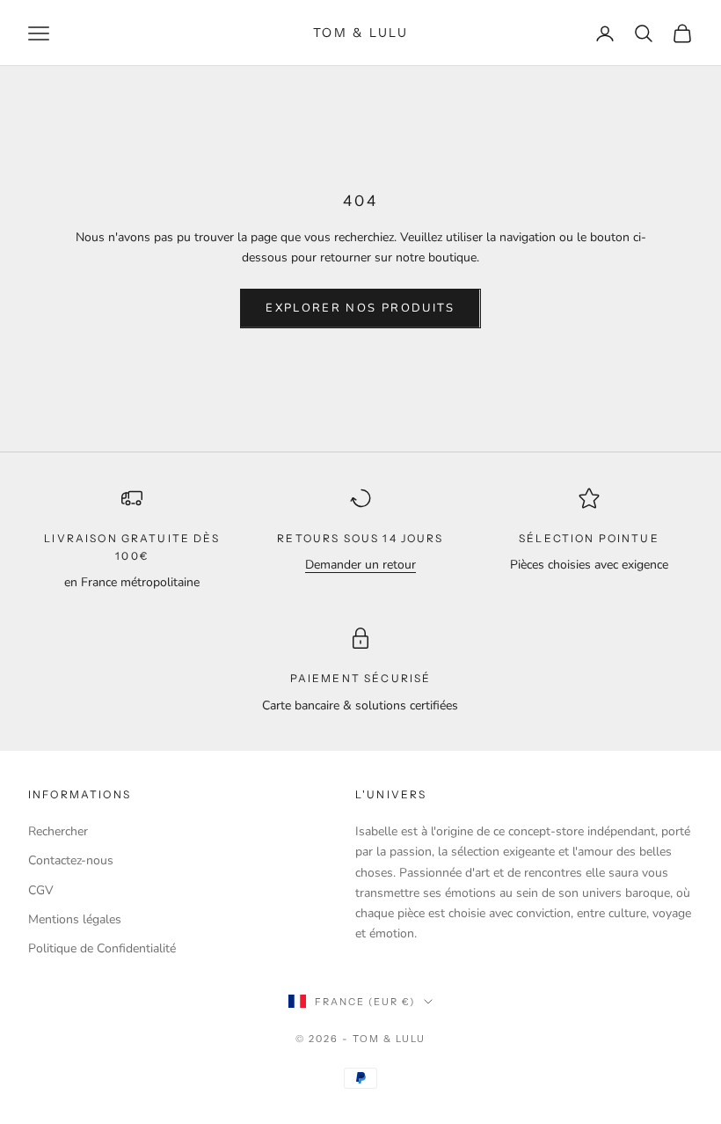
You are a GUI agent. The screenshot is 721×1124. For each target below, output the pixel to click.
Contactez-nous (70, 860)
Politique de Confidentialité (102, 948)
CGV (41, 890)
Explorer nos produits (360, 308)
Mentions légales (74, 919)
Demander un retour (360, 564)
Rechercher (58, 831)
